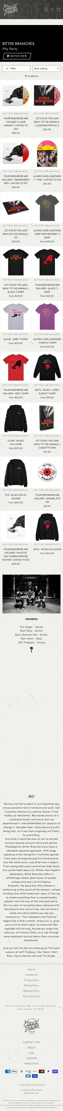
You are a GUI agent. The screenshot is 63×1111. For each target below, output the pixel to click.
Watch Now (18, 56)
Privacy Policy (31, 980)
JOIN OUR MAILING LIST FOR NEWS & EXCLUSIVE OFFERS (31, 1007)
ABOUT (31, 1047)
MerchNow (37, 1090)
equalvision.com (31, 1093)
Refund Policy (31, 985)
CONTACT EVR (31, 1042)
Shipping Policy (31, 990)
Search (31, 969)
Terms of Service (31, 996)
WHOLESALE (31, 1063)
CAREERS (31, 1058)
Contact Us (31, 974)
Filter (13, 68)
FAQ (31, 1053)
